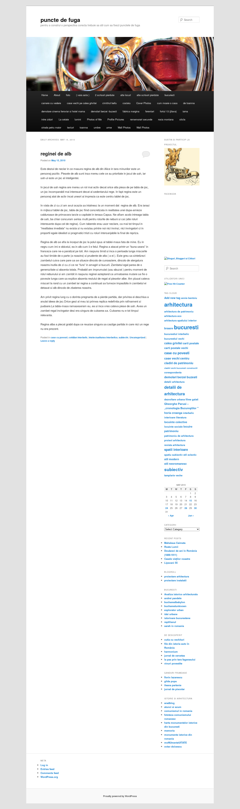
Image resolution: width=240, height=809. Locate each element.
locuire (187, 426)
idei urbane (170, 614)
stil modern (171, 459)
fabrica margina (131, 111)
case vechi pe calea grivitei (82, 103)
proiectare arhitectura (176, 576)
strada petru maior (51, 127)
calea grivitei (173, 343)
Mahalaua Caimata (174, 543)
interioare (169, 417)
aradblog (169, 703)
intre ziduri (47, 119)
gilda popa (170, 681)
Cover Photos (143, 103)
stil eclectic (189, 454)
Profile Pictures (115, 119)
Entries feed (47, 769)
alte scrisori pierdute (148, 95)
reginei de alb (55, 153)
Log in (44, 765)
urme (109, 127)
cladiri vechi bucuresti (175, 368)
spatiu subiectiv (173, 454)
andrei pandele (173, 598)
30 (195, 508)
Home (44, 95)
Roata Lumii (171, 547)
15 (190, 500)
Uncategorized (137, 337)
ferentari (149, 111)
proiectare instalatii (175, 580)
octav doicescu (173, 746)
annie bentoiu (189, 298)
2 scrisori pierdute (104, 95)
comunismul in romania (178, 711)
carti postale (191, 343)
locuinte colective (175, 422)
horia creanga (173, 413)
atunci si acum (172, 707)
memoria (169, 730)
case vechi (171, 358)
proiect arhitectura (174, 440)
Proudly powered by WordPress (120, 796)
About (57, 95)
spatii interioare (176, 449)
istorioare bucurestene (177, 618)
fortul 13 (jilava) (168, 111)
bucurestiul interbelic (176, 334)
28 (185, 508)
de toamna (189, 103)
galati (195, 399)
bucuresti (170, 95)
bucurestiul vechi (174, 338)
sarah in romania (174, 626)
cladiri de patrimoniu (178, 363)
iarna (185, 111)
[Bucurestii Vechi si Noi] (182, 184)
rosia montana (165, 119)
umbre (97, 127)
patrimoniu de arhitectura (179, 436)
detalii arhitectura (174, 381)
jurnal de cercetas (174, 655)
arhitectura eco (173, 316)
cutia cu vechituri (174, 639)
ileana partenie (172, 685)
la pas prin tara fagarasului (179, 659)
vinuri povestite (173, 663)
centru (184, 358)
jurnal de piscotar (174, 689)
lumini (78, 119)
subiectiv (123, 337)
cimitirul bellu (109, 103)
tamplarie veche (173, 475)
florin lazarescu (173, 677)
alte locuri (125, 95)
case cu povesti (59, 337)
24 (166, 508)
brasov (168, 328)
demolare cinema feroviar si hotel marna (63, 111)
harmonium (171, 651)
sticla (182, 119)
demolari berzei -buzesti (104, 111)
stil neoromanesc (175, 463)
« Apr (171, 515)
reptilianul (170, 622)
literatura (181, 417)
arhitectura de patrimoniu (179, 311)
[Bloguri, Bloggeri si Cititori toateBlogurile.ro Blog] (179, 258)
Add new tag (172, 298)
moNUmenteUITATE (175, 742)
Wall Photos (124, 127)
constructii (192, 368)
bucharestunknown (175, 606)
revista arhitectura (174, 445)
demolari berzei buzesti (180, 377)
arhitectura (178, 304)
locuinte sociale (173, 426)
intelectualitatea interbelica (103, 337)
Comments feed (49, 773)
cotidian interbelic (78, 337)
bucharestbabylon (174, 602)
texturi (70, 127)
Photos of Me (94, 119)
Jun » (191, 515)
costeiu (126, 103)
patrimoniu (171, 431)
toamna (84, 127)
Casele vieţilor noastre (177, 559)
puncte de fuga (60, 20)
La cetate (64, 119)
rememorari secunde (141, 119)
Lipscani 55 (171, 562)
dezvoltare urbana (174, 399)
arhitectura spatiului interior (180, 320)
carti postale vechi (176, 348)
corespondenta (173, 372)
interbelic (188, 413)
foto (68, 95)
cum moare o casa (167, 103)
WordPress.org (49, 777)
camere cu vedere (51, 103)
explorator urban (174, 610)
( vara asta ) (82, 95)
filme (188, 399)
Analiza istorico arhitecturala (181, 594)
